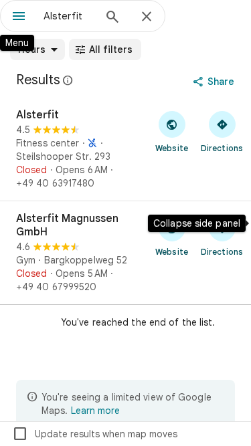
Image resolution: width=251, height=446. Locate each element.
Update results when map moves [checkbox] (94, 434)
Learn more (95, 411)
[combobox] (69, 16)
